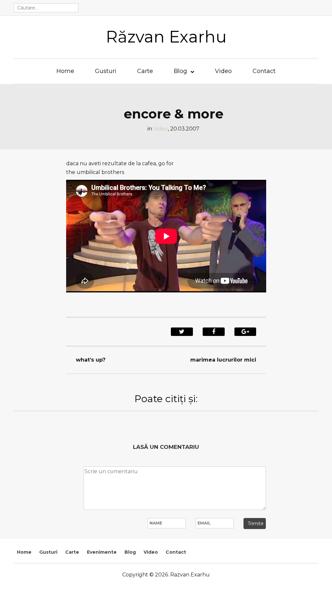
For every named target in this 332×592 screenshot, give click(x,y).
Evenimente (102, 552)
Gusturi (105, 71)
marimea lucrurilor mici (223, 360)
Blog (180, 71)
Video (223, 71)
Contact (264, 71)
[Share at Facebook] (214, 331)
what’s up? (90, 360)
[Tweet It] (182, 331)
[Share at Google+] (245, 331)
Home (65, 71)
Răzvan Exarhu (166, 37)
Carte (145, 71)
